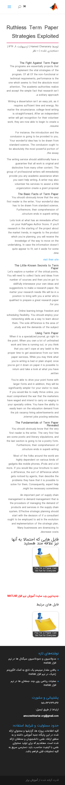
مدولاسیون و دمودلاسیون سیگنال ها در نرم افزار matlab (32, 661)
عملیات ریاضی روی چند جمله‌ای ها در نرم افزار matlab (33, 683)
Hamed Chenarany (41, 46)
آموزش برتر (32, 780)
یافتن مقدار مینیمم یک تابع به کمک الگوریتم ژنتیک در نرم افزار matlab (31, 672)
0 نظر (35, 51)
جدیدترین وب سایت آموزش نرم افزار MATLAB (33, 596)
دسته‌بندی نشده (50, 51)
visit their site (51, 259)
